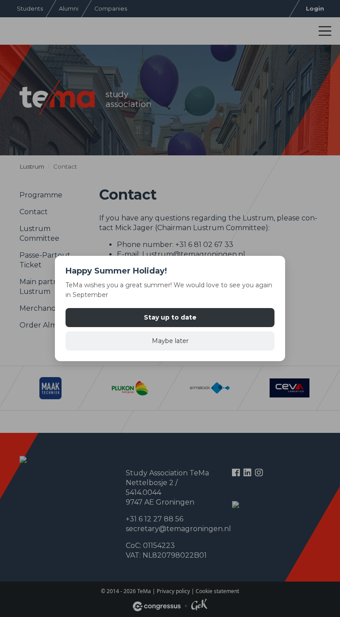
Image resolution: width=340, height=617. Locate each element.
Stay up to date (170, 317)
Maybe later (170, 341)
